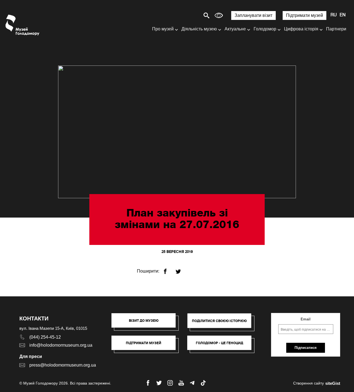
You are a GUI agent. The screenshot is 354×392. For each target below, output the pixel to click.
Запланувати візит (253, 15)
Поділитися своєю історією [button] (219, 321)
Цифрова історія (301, 29)
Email (306, 319)
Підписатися (306, 348)
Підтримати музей (304, 15)
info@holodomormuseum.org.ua (60, 345)
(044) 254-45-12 (45, 337)
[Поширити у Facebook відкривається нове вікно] (168, 269)
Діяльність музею (199, 29)
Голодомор (265, 29)
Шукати (187, 15)
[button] (146, 323)
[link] (146, 345)
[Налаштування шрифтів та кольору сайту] (219, 15)
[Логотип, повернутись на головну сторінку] (23, 25)
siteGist (332, 383)
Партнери (336, 29)
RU (333, 15)
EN (343, 15)
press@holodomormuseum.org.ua (62, 365)
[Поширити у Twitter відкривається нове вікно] (181, 269)
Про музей (163, 29)
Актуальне (235, 29)
